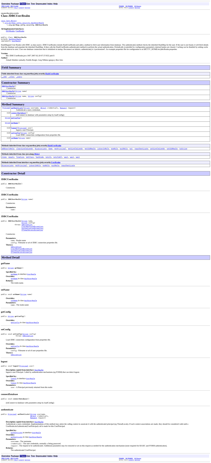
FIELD (16, 7)
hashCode (40, 157)
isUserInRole (103, 149)
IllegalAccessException (32, 230)
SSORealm (10, 31)
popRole (114, 149)
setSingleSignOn (157, 149)
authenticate (17, 108)
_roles (11, 77)
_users (19, 77)
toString (183, 149)
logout (14, 128)
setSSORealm (172, 149)
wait (66, 157)
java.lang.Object (9, 21)
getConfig (15, 118)
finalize (20, 157)
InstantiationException (32, 228)
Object (43, 108)
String (18, 91)
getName (14, 123)
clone (4, 157)
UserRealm (20, 31)
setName (14, 138)
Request (63, 108)
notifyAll (57, 157)
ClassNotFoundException (32, 226)
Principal (6, 108)
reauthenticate (141, 149)
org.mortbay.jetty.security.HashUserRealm (24, 23)
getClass (30, 157)
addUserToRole (8, 149)
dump (50, 149)
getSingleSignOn (75, 149)
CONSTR (21, 7)
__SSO (4, 77)
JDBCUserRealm (8, 86)
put (131, 149)
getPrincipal (60, 149)
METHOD (27, 7)
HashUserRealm (15, 39)
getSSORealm (90, 149)
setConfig (15, 133)
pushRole (124, 149)
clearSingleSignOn (24, 149)
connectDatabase (18, 113)
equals (11, 157)
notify (48, 157)
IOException (26, 225)
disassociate (41, 149)
